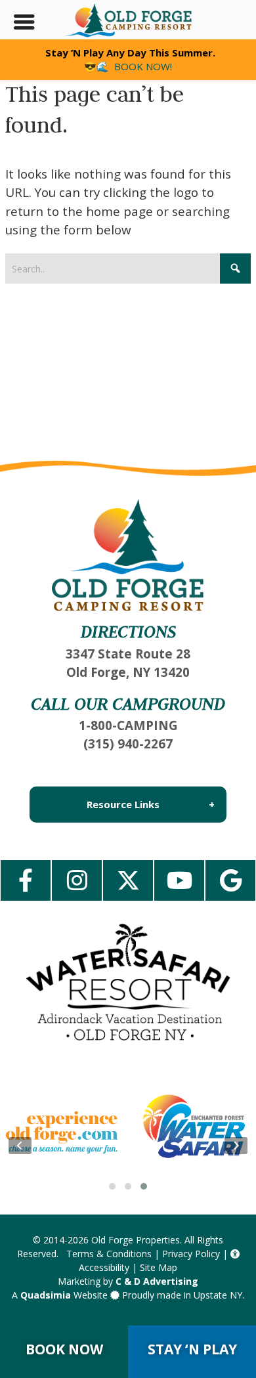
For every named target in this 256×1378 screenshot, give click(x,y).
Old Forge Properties (135, 1240)
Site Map (158, 1267)
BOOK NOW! (143, 66)
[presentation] (20, 1146)
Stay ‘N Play (192, 1349)
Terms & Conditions (109, 1253)
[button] (112, 1186)
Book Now (64, 1349)
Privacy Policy (191, 1253)
